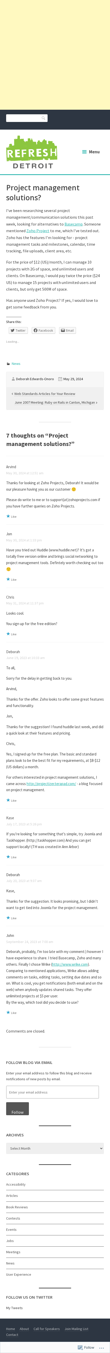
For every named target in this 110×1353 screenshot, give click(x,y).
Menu (94, 152)
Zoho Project (37, 230)
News (16, 363)
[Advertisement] (55, 55)
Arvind (11, 466)
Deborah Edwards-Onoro (35, 379)
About (24, 1328)
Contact (12, 1334)
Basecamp (73, 224)
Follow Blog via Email (29, 1062)
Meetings (13, 1252)
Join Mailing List (76, 1328)
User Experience (18, 1274)
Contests (13, 1218)
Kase (10, 817)
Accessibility (16, 1184)
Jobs (10, 1240)
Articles (12, 1195)
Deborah (13, 651)
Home (10, 1328)
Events (11, 1229)
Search (44, 118)
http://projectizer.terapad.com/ (51, 783)
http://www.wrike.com (70, 964)
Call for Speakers (47, 1328)
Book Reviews (17, 1207)
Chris (10, 597)
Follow (18, 1112)
